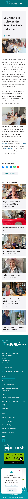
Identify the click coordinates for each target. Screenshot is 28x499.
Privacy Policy (6, 425)
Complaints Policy (8, 432)
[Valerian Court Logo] (14, 3)
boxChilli (22, 497)
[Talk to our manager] (24, 490)
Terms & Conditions (8, 418)
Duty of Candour (7, 421)
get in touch (8, 148)
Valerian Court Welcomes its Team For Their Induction (20, 9)
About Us (5, 394)
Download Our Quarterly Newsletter (10, 389)
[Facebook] (3, 441)
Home (4, 9)
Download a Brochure (9, 384)
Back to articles (10, 173)
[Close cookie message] (20, 470)
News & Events (11, 9)
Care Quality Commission (10, 381)
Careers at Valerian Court (10, 397)
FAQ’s (4, 405)
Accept (11, 490)
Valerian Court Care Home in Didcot (14, 401)
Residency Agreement (9, 428)
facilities (23, 143)
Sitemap (5, 408)
